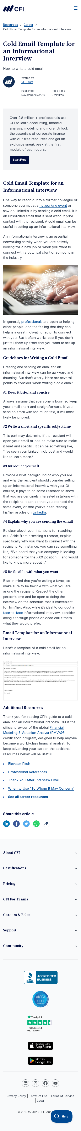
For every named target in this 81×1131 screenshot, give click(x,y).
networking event (53, 205)
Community (13, 946)
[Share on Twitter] (26, 826)
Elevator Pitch (19, 764)
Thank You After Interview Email (33, 780)
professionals (31, 322)
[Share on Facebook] (16, 826)
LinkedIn (39, 512)
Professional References (27, 772)
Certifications (14, 868)
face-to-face (13, 613)
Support (9, 930)
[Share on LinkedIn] (6, 826)
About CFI (11, 853)
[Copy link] (46, 826)
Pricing (9, 884)
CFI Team (27, 81)
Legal (40, 1100)
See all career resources (28, 797)
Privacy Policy (16, 1096)
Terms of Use (38, 1096)
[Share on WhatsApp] (36, 826)
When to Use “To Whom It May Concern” (41, 788)
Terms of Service (62, 1096)
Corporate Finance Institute (14, 8)
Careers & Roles (16, 915)
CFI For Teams (15, 899)
